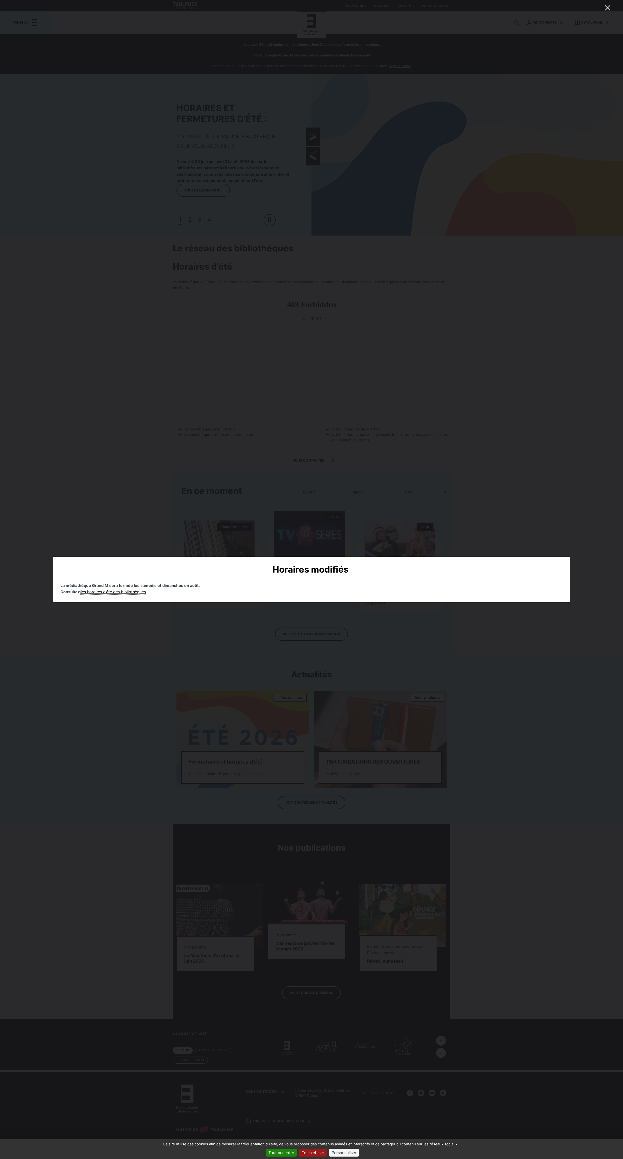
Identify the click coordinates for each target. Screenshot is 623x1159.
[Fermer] (607, 8)
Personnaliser (344, 1152)
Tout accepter (281, 1152)
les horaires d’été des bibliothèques (113, 591)
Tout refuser (313, 1152)
